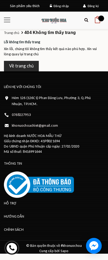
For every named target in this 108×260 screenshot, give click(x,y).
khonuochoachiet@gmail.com (35, 125)
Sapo (65, 251)
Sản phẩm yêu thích (25, 6)
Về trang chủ (21, 66)
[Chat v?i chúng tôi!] (94, 246)
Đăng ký (92, 6)
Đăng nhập (60, 6)
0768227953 (21, 114)
